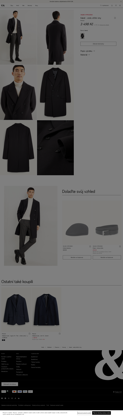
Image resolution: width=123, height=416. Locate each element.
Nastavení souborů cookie (84, 413)
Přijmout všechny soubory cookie (101, 413)
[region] (61, 413)
